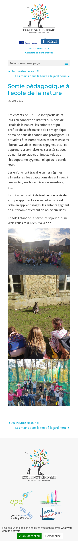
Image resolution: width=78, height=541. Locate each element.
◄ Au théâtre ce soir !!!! (23, 71)
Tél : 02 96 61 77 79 (39, 48)
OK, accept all (30, 536)
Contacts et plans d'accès (39, 52)
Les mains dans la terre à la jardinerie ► (42, 76)
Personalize (53, 536)
